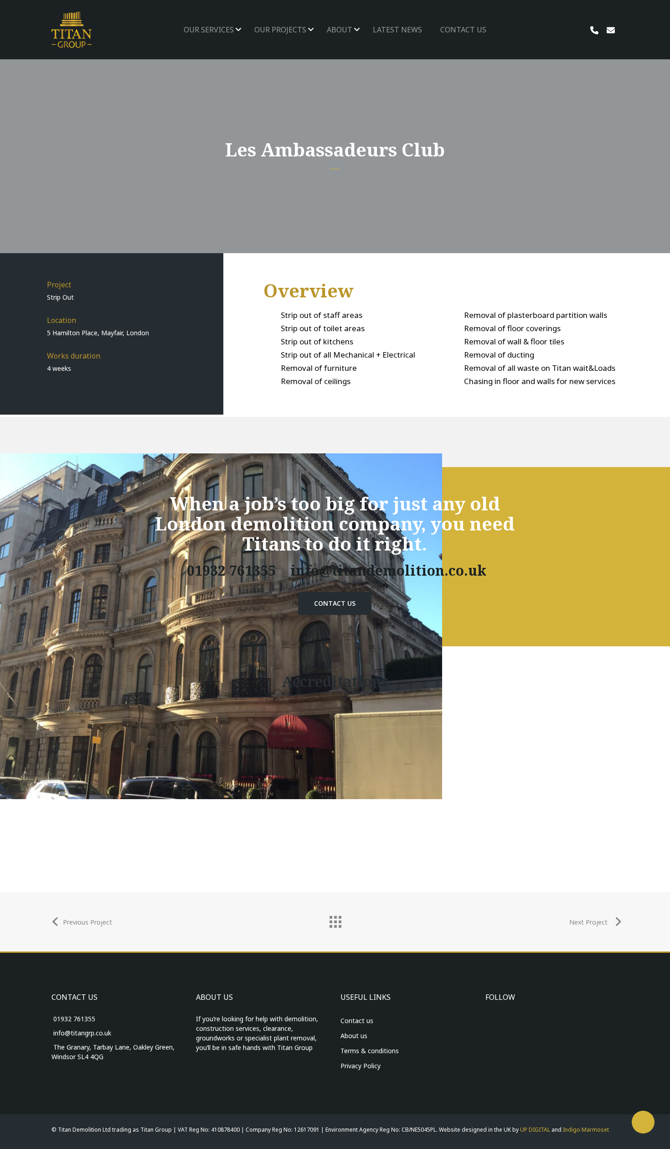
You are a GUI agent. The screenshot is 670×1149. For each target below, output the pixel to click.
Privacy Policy (360, 1065)
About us (353, 1035)
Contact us (356, 1020)
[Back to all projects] (335, 919)
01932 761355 (229, 570)
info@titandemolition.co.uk (388, 570)
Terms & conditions (369, 1050)
